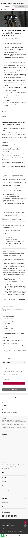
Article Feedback (7, 362)
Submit (14, 383)
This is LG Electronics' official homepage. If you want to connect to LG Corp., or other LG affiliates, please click (13, 530)
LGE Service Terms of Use (19, 522)
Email (3, 472)
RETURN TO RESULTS (14, 389)
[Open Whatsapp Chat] (2, 535)
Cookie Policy (11, 523)
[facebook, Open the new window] (16, 358)
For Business (4, 522)
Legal (17, 523)
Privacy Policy (4, 523)
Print (9, 358)
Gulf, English (7, 512)
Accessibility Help (5, 525)
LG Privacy (13, 525)
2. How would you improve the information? (12, 371)
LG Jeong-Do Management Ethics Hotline (14, 535)
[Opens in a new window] (3, 516)
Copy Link (12, 358)
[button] (14, 482)
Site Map (10, 522)
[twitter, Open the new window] (19, 358)
